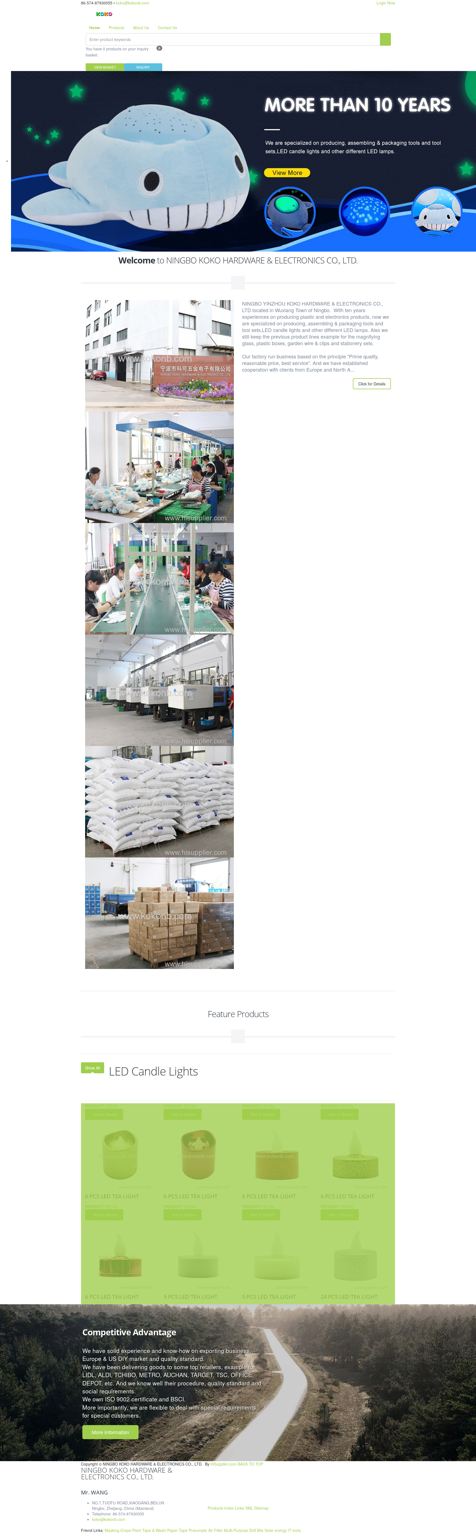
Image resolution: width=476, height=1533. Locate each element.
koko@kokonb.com (132, 3)
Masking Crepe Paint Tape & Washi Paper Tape (147, 1530)
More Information (110, 1432)
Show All (92, 1068)
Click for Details (371, 383)
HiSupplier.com (223, 1464)
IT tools (294, 1530)
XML (249, 1508)
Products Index (221, 1508)
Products (116, 27)
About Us (141, 27)
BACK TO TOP (250, 1464)
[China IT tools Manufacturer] (104, 13)
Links (239, 1508)
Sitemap (261, 1508)
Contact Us (167, 27)
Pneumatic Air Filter (206, 1530)
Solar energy (276, 1530)
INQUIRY (143, 67)
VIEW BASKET (105, 67)
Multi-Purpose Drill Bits (244, 1530)
